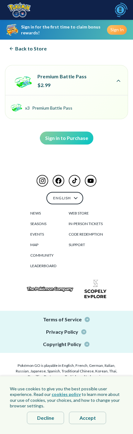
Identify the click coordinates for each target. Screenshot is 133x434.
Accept (87, 418)
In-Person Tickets (86, 223)
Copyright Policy (62, 344)
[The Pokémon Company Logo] (50, 289)
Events (37, 234)
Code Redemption (86, 234)
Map (34, 244)
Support (77, 244)
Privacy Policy (62, 332)
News (35, 213)
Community (42, 255)
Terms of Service (62, 319)
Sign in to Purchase (66, 138)
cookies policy (66, 394)
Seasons (38, 223)
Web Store (79, 213)
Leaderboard (43, 265)
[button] (42, 181)
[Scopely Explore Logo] (95, 289)
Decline (45, 418)
